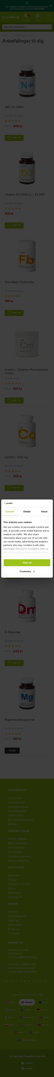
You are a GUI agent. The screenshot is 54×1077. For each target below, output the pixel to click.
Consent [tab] (9, 511)
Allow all (27, 562)
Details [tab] (27, 511)
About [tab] (44, 511)
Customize (25, 571)
